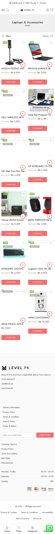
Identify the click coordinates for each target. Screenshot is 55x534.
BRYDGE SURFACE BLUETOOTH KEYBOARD (41, 68)
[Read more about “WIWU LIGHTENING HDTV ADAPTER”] (49, 313)
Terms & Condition (11, 416)
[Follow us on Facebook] (9, 396)
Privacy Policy (9, 412)
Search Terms (9, 421)
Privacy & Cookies (9, 512)
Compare (11, 82)
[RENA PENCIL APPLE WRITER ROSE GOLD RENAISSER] (14, 305)
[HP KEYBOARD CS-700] (41, 150)
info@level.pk (7, 383)
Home (27, 25)
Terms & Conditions (29, 512)
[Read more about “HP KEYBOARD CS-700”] (49, 162)
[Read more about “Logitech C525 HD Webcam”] (49, 264)
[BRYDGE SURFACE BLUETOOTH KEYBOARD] (41, 52)
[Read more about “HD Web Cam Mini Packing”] (22, 167)
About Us (37, 518)
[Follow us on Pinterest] (14, 396)
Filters (8, 36)
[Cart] (52, 10)
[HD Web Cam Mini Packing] (14, 153)
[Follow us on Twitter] (4, 396)
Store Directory (22, 518)
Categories (32, 531)
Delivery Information (11, 407)
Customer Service (9, 444)
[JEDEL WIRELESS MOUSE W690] (41, 203)
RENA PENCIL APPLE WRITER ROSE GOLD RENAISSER (14, 324)
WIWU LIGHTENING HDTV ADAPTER (41, 317)
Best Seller (5, 458)
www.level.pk (7, 388)
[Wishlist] (24, 43)
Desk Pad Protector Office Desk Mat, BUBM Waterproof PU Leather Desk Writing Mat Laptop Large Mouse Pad (41, 115)
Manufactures (7, 462)
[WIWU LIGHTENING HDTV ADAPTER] (41, 301)
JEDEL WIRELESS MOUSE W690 (41, 220)
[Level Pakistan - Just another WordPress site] (27, 10)
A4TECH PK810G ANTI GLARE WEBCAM (14, 68)
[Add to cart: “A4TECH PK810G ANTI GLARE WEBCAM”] (22, 64)
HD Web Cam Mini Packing (14, 171)
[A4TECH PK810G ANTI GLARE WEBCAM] (14, 52)
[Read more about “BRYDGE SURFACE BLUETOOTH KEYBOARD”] (49, 64)
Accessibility (47, 512)
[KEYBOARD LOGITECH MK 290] (14, 252)
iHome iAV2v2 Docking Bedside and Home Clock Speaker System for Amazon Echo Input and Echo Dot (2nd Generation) (14, 220)
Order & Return (9, 425)
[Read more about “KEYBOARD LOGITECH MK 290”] (22, 264)
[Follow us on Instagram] (19, 396)
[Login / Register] (47, 10)
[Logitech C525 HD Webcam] (41, 252)
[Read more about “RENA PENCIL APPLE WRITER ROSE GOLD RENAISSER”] (22, 320)
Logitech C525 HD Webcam (41, 268)
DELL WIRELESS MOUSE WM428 (14, 117)
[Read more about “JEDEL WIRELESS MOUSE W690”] (49, 216)
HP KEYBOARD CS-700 (40, 166)
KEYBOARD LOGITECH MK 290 (14, 268)
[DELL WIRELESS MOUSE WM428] (14, 101)
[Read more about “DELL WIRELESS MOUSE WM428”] (22, 113)
